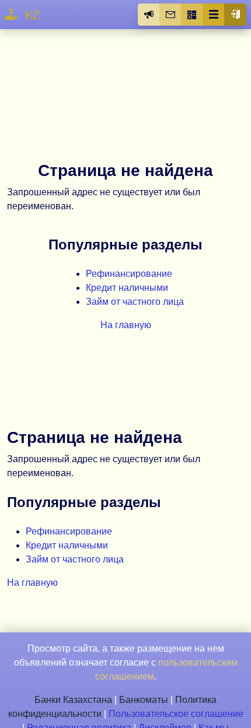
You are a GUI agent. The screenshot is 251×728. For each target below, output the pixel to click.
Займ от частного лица (135, 302)
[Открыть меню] (214, 14)
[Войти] (235, 14)
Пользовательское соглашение (176, 714)
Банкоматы (143, 700)
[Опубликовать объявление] (149, 14)
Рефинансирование (129, 274)
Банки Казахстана (73, 700)
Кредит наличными (127, 288)
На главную (125, 325)
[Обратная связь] (170, 14)
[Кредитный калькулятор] (192, 14)
